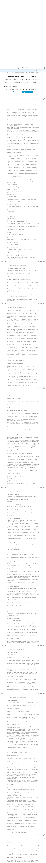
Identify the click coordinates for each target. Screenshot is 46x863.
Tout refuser (23, 28)
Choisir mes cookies (17, 25)
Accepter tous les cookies (27, 25)
